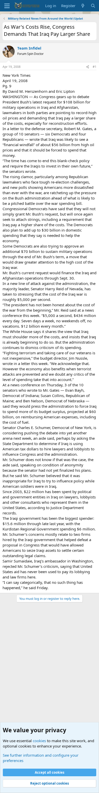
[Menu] (7, 6)
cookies (39, 740)
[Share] (87, 67)
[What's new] (83, 5)
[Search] (93, 5)
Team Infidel (29, 48)
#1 (94, 67)
